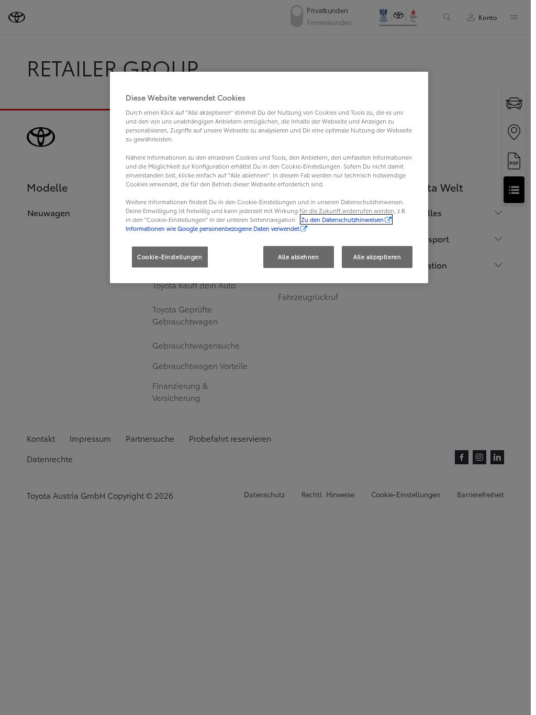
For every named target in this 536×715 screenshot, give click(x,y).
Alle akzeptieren (377, 256)
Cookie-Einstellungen (169, 256)
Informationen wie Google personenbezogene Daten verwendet (212, 228)
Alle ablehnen (298, 256)
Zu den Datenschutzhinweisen (342, 219)
